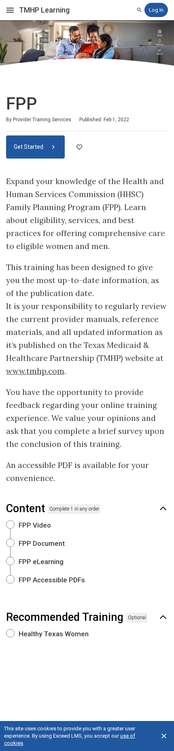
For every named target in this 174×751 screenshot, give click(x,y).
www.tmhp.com (35, 371)
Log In (156, 10)
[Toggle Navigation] (10, 10)
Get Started (29, 147)
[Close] (164, 736)
